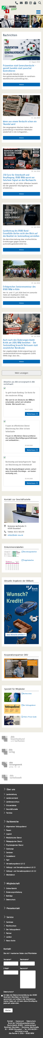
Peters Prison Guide (30, 717)
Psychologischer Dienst (14, 845)
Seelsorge (10, 849)
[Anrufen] (15, 3)
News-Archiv (10, 941)
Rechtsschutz (27, 694)
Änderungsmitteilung (14, 892)
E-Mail (6, 968)
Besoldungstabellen (30, 552)
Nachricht (24, 968)
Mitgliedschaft (13, 883)
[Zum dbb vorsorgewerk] (13, 765)
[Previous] (2, 21)
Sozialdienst (10, 856)
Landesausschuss (12, 802)
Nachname (24, 960)
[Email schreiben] (20, 3)
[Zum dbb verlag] (13, 752)
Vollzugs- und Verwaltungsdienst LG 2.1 (21, 867)
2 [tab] (16, 26)
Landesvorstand (12, 798)
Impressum (20, 1021)
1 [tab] (12, 26)
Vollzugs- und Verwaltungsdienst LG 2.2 (21, 871)
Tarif (7, 860)
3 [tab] (20, 26)
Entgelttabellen (28, 560)
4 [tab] (23, 26)
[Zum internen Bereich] (34, 3)
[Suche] (39, 3)
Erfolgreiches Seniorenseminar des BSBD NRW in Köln (19, 288)
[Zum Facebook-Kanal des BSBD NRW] (25, 3)
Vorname (7, 960)
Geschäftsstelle (12, 809)
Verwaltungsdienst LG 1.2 (15, 864)
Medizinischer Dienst (14, 838)
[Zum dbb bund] (13, 739)
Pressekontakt (13, 908)
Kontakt (10, 1021)
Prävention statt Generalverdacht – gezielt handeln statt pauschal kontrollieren (19, 68)
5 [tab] (27, 26)
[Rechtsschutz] (12, 697)
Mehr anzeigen (21, 373)
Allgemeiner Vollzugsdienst (16, 827)
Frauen (8, 830)
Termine (9, 813)
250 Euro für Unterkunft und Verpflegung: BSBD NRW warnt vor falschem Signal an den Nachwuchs (19, 178)
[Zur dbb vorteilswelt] (13, 777)
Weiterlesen (31, 414)
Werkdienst (10, 875)
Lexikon (9, 937)
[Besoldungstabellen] (12, 553)
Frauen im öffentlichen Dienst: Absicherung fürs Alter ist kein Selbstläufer (17, 429)
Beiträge (9, 896)
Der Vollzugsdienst (29, 705)
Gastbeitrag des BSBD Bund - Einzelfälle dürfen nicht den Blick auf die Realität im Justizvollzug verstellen (21, 233)
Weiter (21, 84)
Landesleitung (11, 794)
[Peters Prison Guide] (12, 720)
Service (10, 917)
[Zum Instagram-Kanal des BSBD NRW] (29, 3)
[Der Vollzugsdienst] (12, 708)
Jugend (9, 834)
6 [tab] (30, 26)
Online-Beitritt (11, 889)
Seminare (9, 922)
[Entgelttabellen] (12, 564)
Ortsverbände (11, 806)
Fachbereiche (13, 821)
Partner (9, 933)
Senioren (9, 853)
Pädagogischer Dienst (14, 841)
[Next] (41, 21)
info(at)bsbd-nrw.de (15, 535)
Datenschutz (10, 900)
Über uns (11, 789)
